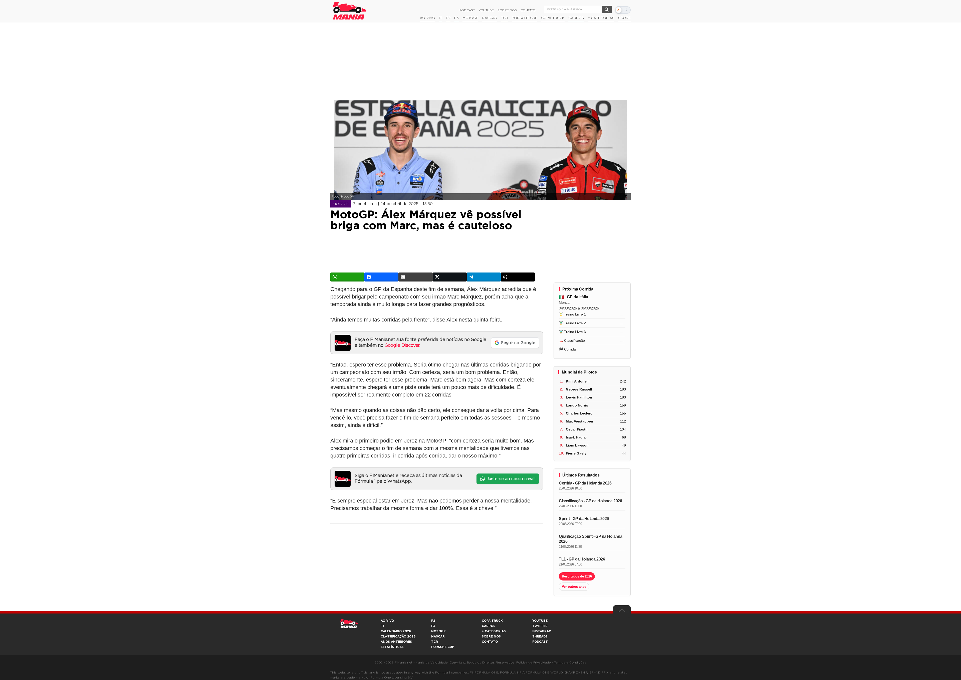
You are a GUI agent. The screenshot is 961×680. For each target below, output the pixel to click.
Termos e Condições (570, 662)
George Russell (579, 389)
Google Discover (402, 345)
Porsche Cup (524, 18)
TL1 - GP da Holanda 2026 (582, 559)
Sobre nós (507, 10)
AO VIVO (387, 620)
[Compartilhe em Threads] (518, 277)
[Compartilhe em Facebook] (381, 277)
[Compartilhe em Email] (415, 277)
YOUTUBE (540, 620)
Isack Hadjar (576, 437)
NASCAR (489, 18)
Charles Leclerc (579, 413)
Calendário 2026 (396, 631)
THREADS (540, 636)
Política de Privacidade (533, 662)
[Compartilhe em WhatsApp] (347, 277)
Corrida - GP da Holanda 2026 (585, 483)
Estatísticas (392, 647)
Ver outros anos (574, 586)
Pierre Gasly (576, 453)
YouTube (486, 10)
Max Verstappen (579, 421)
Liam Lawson (577, 445)
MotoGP (470, 18)
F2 (448, 18)
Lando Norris (577, 405)
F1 (440, 18)
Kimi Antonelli (578, 381)
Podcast (467, 10)
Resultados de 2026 (577, 576)
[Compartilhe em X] (450, 277)
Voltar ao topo (622, 611)
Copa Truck (553, 18)
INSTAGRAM (541, 631)
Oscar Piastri (577, 429)
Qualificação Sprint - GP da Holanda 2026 (590, 539)
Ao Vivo (427, 18)
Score (624, 18)
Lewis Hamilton (579, 397)
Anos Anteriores (396, 641)
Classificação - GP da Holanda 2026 (590, 501)
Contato (528, 10)
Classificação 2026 (398, 636)
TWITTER (540, 626)
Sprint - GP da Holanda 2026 (584, 518)
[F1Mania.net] (349, 11)
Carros (576, 18)
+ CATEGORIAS (601, 18)
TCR (504, 18)
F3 (456, 18)
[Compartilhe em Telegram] (484, 277)
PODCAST (540, 641)
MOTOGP (438, 631)
